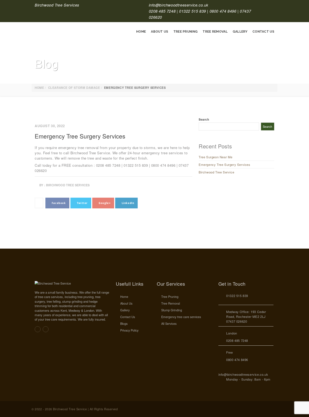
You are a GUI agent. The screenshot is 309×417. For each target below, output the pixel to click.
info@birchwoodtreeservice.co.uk (179, 5)
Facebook (58, 203)
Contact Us (263, 31)
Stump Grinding (171, 310)
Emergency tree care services (181, 317)
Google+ (104, 203)
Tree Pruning (185, 31)
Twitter (82, 203)
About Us (159, 31)
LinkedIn (127, 203)
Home (141, 31)
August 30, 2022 (50, 125)
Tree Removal (215, 31)
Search (204, 119)
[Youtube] (46, 329)
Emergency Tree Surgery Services (80, 136)
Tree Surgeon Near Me (215, 157)
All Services (169, 323)
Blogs (124, 323)
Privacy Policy (129, 330)
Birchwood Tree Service (216, 172)
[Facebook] (38, 329)
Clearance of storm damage (74, 87)
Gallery (240, 31)
